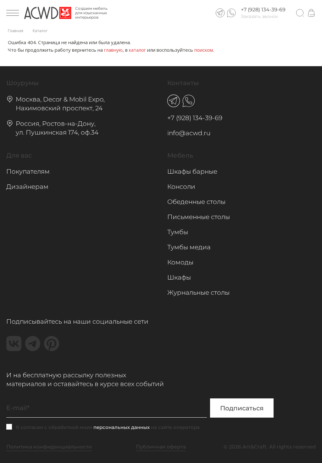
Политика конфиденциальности (49, 447)
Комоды (180, 262)
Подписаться (242, 408)
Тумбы (177, 232)
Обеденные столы (196, 201)
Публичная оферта (161, 447)
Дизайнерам (27, 186)
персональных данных (121, 427)
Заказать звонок (259, 16)
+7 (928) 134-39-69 (263, 9)
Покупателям (28, 171)
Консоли (181, 186)
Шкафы (179, 277)
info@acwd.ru (188, 133)
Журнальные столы (198, 292)
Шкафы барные (192, 171)
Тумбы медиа (189, 247)
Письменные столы (198, 217)
